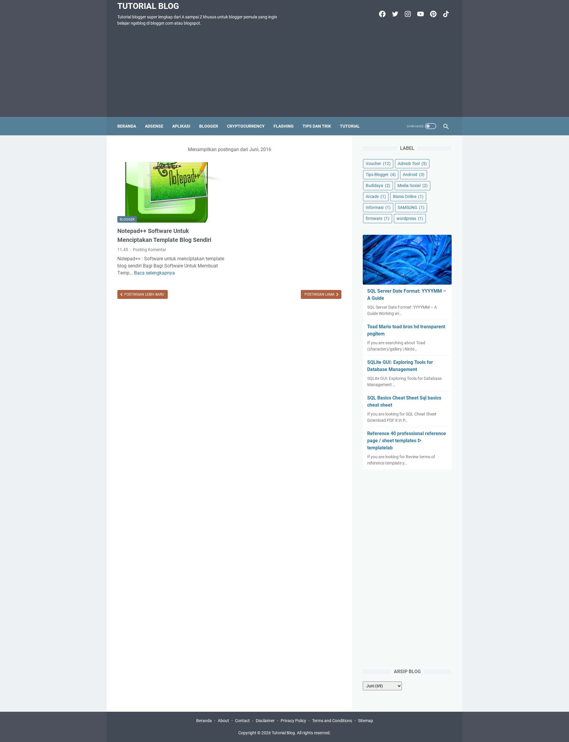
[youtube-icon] (419, 13)
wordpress (410, 218)
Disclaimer (265, 720)
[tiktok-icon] (445, 13)
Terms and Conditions (332, 720)
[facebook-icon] (381, 13)
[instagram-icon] (407, 13)
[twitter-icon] (394, 13)
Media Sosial (412, 185)
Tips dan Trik (317, 126)
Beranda (126, 126)
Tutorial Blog (148, 6)
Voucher (378, 163)
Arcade (376, 196)
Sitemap (365, 720)
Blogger (208, 126)
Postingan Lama (319, 294)
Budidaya (378, 185)
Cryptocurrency (246, 126)
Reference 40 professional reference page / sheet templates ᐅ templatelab (406, 441)
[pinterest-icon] (432, 13)
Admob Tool (412, 163)
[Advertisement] (284, 72)
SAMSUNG (411, 207)
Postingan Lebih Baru (143, 294)
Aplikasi (181, 126)
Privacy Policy (293, 720)
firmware (377, 218)
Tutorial (350, 126)
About (223, 720)
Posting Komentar (149, 249)
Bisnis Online (408, 196)
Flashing (284, 126)
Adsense (154, 126)
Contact (242, 720)
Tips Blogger (381, 174)
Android (413, 174)
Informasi (378, 207)
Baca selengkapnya (154, 273)
